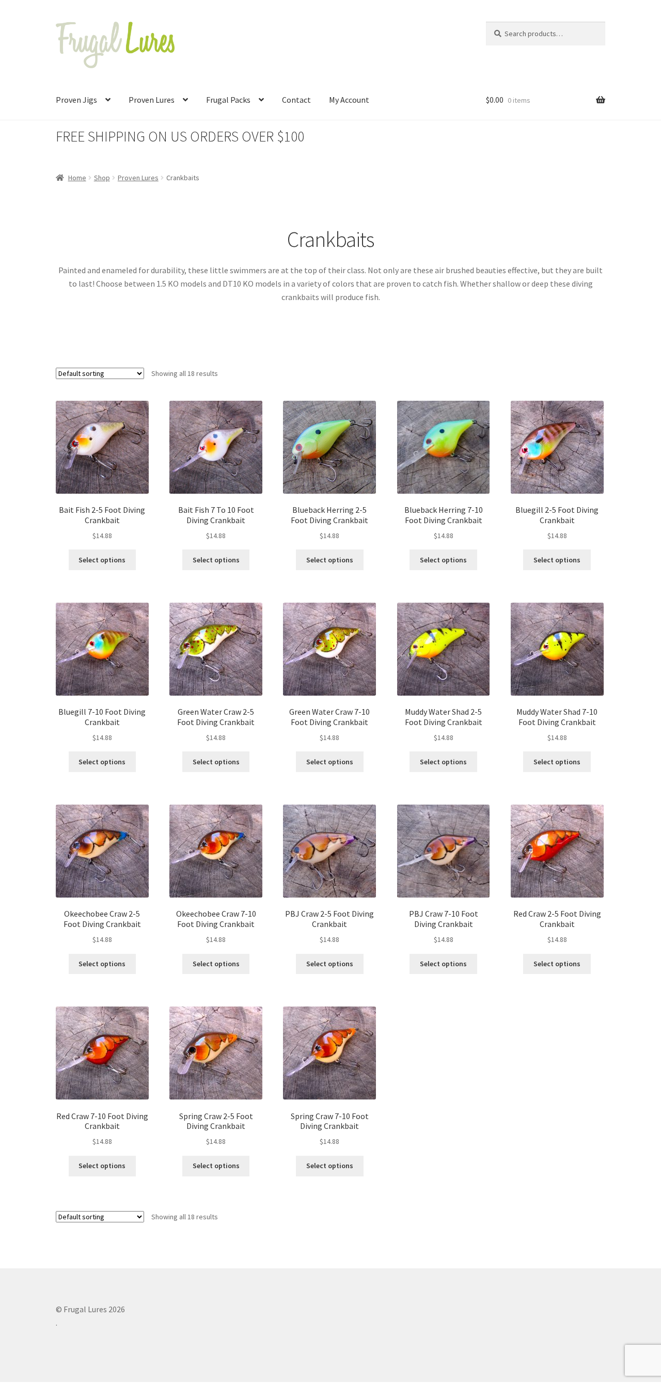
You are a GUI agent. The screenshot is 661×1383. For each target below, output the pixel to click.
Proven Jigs (76, 100)
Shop (102, 177)
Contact (296, 100)
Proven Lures (152, 100)
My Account (349, 100)
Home (77, 177)
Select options (101, 559)
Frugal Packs (228, 100)
